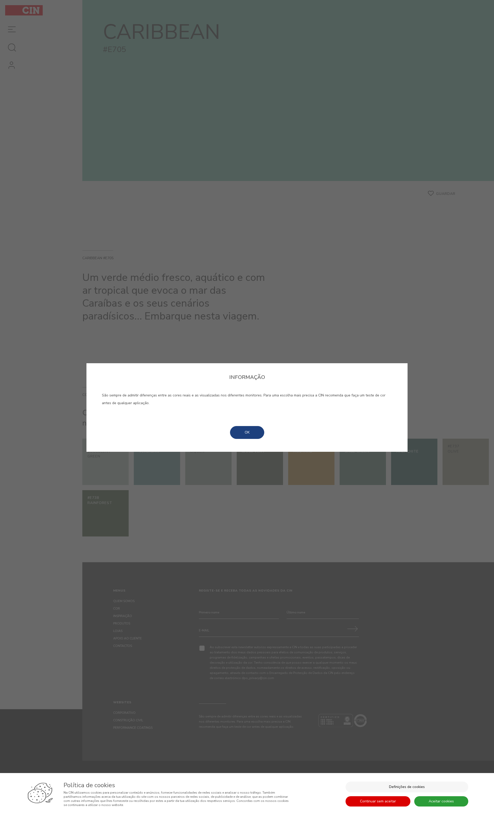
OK (247, 432)
